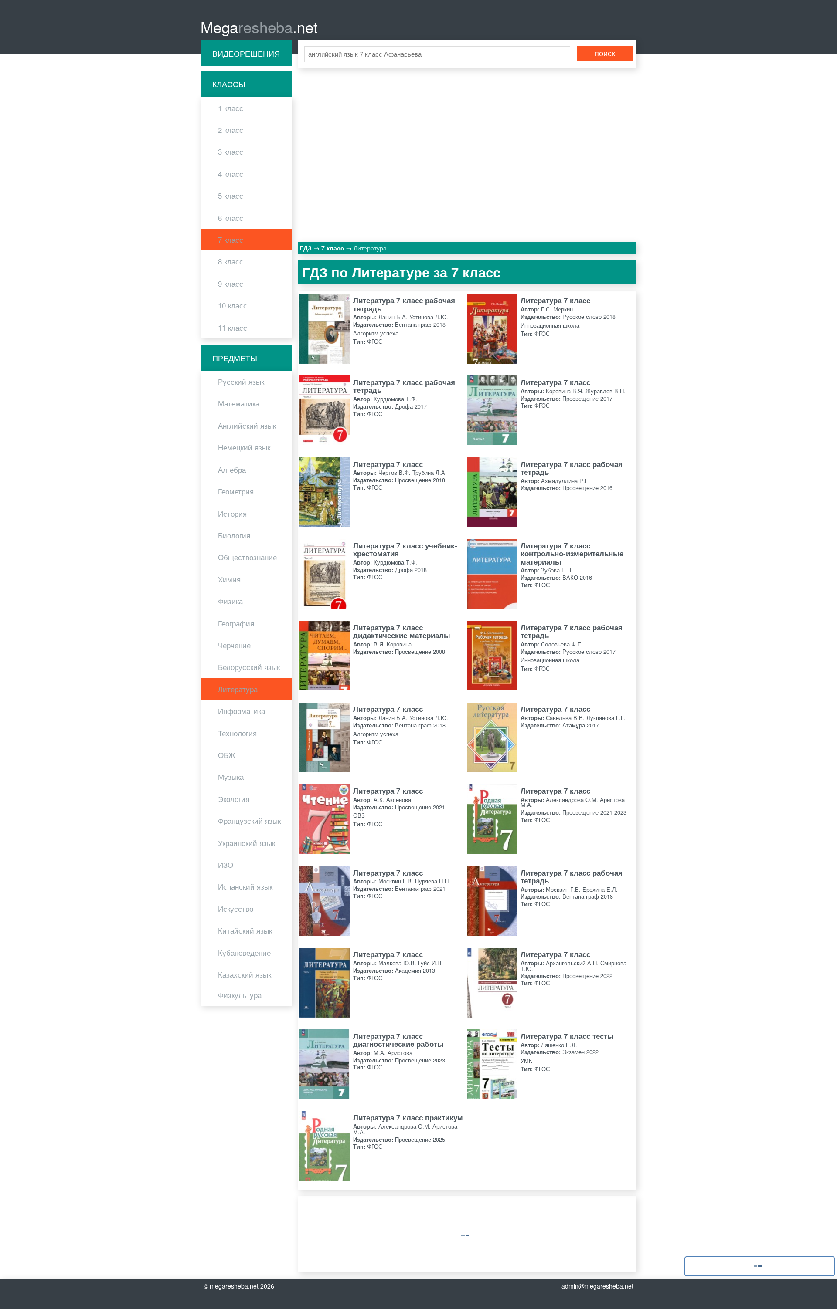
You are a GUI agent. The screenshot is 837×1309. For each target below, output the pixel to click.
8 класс (230, 261)
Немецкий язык (244, 447)
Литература (238, 689)
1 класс (230, 108)
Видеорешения (246, 53)
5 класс (230, 195)
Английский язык (247, 425)
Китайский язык (245, 930)
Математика (238, 403)
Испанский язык (245, 886)
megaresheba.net (234, 1286)
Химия (229, 579)
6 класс (230, 218)
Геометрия (236, 491)
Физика (230, 601)
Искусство (235, 908)
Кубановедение (244, 952)
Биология (234, 535)
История (232, 513)
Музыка (231, 776)
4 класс (230, 174)
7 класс (230, 239)
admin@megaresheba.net (597, 1286)
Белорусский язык (249, 667)
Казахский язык (244, 974)
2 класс (230, 130)
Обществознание (247, 557)
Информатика (241, 711)
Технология (237, 733)
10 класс (232, 305)
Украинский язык (246, 843)
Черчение (234, 645)
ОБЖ (226, 755)
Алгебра (232, 469)
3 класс (230, 151)
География (236, 623)
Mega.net (259, 26)
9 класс (230, 283)
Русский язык (241, 381)
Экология (233, 799)
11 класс (232, 327)
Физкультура (240, 995)
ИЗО (225, 864)
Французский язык (249, 820)
